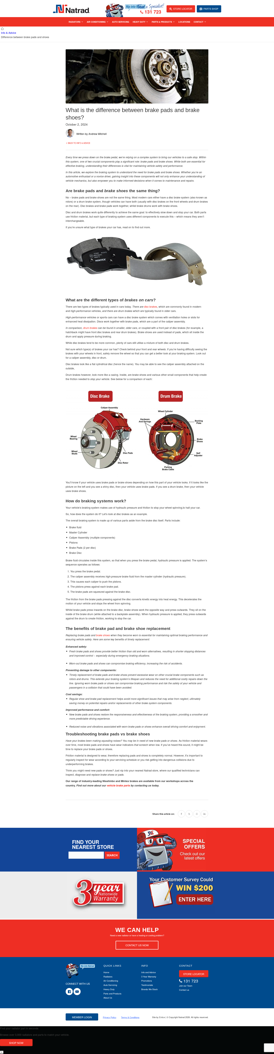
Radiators (74, 21)
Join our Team (185, 985)
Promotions (146, 980)
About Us (107, 997)
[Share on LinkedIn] (204, 814)
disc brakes (150, 306)
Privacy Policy (109, 1017)
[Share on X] (189, 814)
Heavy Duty (139, 21)
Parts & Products (162, 21)
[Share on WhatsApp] (196, 814)
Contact (198, 21)
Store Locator (182, 8)
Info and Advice (148, 972)
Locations (184, 21)
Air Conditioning (96, 21)
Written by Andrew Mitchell (91, 134)
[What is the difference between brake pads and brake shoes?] (137, 76)
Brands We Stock (149, 989)
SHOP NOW (16, 1043)
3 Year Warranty (148, 976)
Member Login (82, 1017)
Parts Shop (210, 8)
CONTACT (185, 965)
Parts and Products (112, 993)
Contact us (184, 989)
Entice (162, 1017)
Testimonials (147, 984)
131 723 (152, 12)
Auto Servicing (120, 21)
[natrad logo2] (71, 8)
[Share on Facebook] (181, 814)
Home (106, 972)
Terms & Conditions (130, 1017)
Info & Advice (8, 32)
